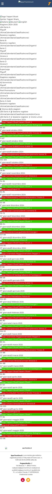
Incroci (26, 32)
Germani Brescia (28, 176)
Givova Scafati (24, 146)
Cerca (37, 114)
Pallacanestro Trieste (33, 197)
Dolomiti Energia (28, 232)
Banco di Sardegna (31, 275)
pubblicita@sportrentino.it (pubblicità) (26, 470)
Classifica (19, 32)
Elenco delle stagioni (11, 109)
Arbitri (32, 114)
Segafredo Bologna (31, 125)
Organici (33, 46)
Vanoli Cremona (27, 211)
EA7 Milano (21, 240)
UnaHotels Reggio (30, 254)
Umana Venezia (26, 261)
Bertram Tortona (28, 168)
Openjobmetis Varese (34, 154)
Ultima (3, 32)
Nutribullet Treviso (31, 133)
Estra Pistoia (22, 219)
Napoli (15, 189)
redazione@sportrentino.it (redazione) (26, 468)
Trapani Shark (24, 122)
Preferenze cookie (26, 474)
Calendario (10, 32)
